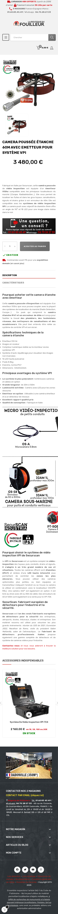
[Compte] (52, 48)
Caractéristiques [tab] (13, 283)
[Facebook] (17, 870)
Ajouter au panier (35, 246)
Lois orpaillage (29, 876)
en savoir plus (17, 263)
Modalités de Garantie (26, 882)
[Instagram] (41, 870)
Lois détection (14, 876)
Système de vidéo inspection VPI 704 (29, 722)
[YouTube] (33, 870)
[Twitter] (25, 870)
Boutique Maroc (23, 879)
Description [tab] (9, 275)
